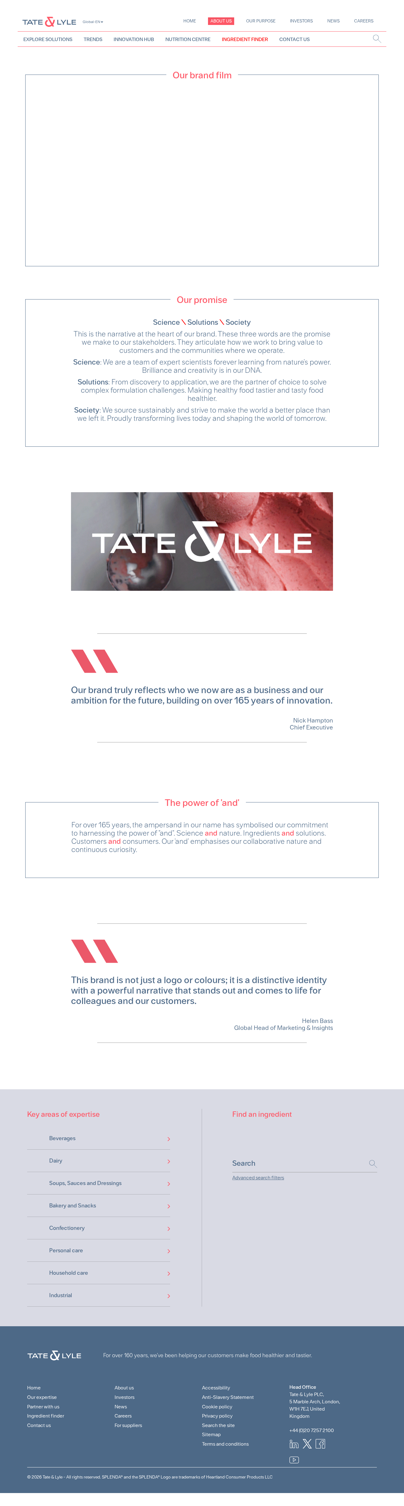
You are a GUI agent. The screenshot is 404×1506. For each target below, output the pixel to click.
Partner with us (43, 1407)
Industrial (60, 1295)
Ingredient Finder (245, 39)
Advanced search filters (258, 1178)
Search (370, 1164)
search (377, 39)
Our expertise (42, 1397)
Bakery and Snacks (72, 1205)
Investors (301, 20)
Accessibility (216, 1388)
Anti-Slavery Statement (228, 1397)
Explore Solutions (47, 39)
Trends (93, 39)
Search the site (218, 1425)
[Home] (49, 21)
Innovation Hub (134, 39)
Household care (68, 1272)
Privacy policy (217, 1416)
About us (221, 20)
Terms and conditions (225, 1444)
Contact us (39, 1425)
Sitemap (211, 1434)
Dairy (55, 1160)
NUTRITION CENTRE (188, 39)
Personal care (66, 1250)
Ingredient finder (45, 1416)
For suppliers (128, 1425)
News (333, 20)
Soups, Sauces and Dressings (85, 1183)
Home (189, 20)
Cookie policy (217, 1407)
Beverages (62, 1138)
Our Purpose (261, 20)
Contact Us (294, 39)
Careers (363, 20)
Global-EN (91, 22)
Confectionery (67, 1228)
